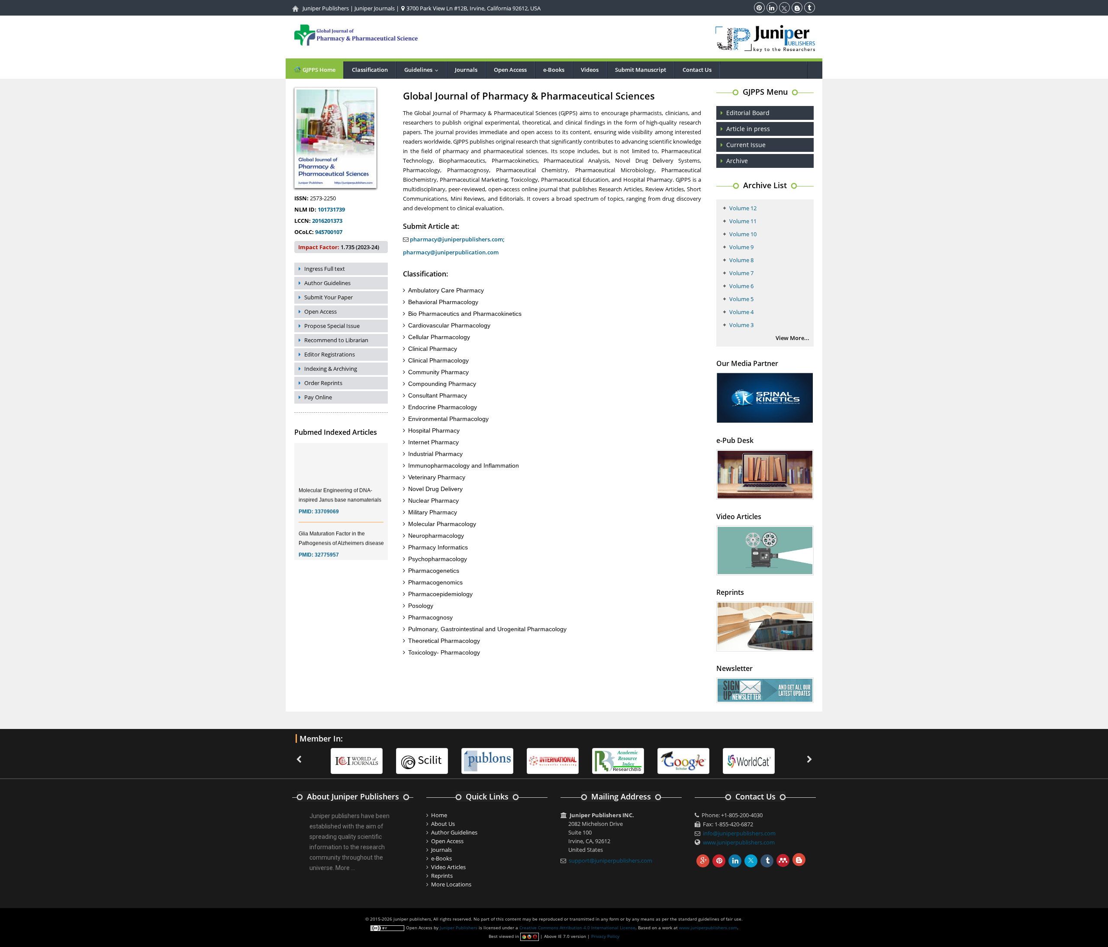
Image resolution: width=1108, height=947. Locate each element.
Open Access (510, 70)
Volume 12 (743, 208)
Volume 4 (741, 312)
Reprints (442, 876)
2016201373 (327, 221)
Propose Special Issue (332, 326)
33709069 (327, 503)
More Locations (451, 884)
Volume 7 (741, 273)
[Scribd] (749, 760)
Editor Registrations (329, 354)
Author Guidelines (327, 283)
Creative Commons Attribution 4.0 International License (577, 928)
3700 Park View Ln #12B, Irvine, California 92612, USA (473, 8)
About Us (443, 824)
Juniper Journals (374, 8)
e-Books (553, 70)
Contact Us (697, 70)
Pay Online (318, 397)
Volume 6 (741, 286)
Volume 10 (743, 234)
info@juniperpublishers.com (739, 833)
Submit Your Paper (328, 297)
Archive (737, 161)
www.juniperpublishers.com (739, 842)
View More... (792, 338)
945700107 (328, 232)
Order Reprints (323, 383)
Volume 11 (743, 221)
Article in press (748, 129)
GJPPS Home (318, 70)
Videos (590, 70)
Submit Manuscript (640, 70)
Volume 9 (741, 247)
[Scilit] (422, 760)
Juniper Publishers (326, 8)
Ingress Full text (324, 269)
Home (439, 815)
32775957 (327, 546)
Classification (370, 70)
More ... (345, 867)
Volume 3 (741, 325)
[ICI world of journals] (357, 760)
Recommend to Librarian (336, 340)
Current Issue (746, 145)
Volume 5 (741, 299)
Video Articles (448, 867)
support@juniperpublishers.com (610, 860)
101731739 (331, 209)
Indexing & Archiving (330, 368)
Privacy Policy (605, 936)
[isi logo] (553, 760)
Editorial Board (748, 113)
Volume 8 (741, 260)
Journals (466, 70)
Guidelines (423, 70)
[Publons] (487, 760)
